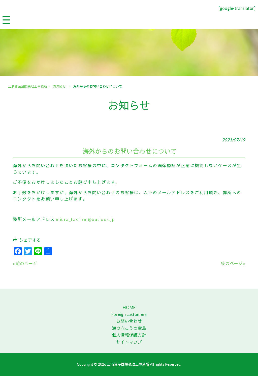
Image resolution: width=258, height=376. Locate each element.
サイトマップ (129, 342)
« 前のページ (25, 263)
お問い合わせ (129, 321)
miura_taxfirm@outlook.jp (85, 219)
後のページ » (233, 263)
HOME (129, 307)
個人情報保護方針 (129, 335)
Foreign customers (129, 314)
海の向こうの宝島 (129, 328)
